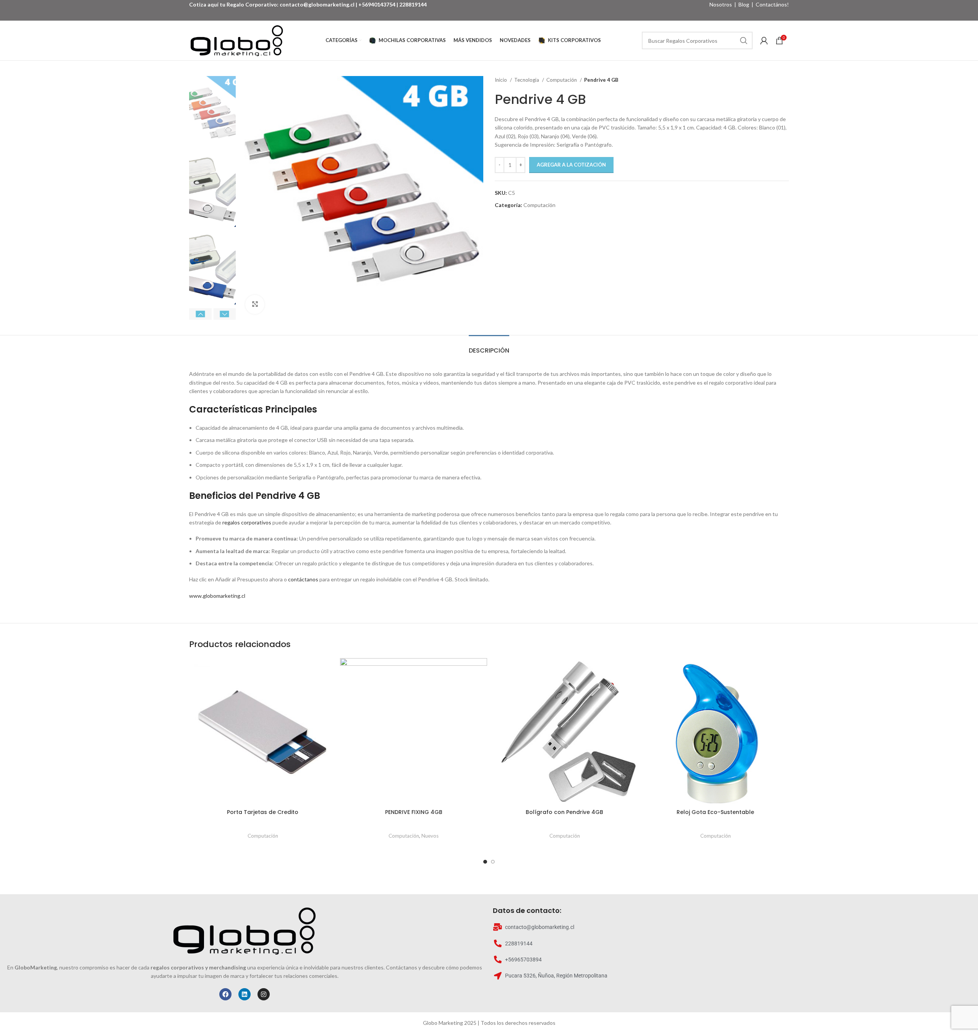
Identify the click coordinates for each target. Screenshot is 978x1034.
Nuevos (430, 836)
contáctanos (303, 579)
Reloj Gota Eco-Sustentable (715, 812)
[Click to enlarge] (254, 304)
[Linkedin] (244, 994)
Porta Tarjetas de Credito (262, 812)
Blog (743, 4)
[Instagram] (263, 994)
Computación (562, 80)
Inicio (501, 80)
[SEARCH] (744, 40)
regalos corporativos (246, 522)
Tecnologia (527, 80)
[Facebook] (225, 994)
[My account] (764, 40)
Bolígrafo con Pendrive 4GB (564, 812)
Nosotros (720, 4)
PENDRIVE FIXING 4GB (413, 812)
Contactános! (772, 4)
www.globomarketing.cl (217, 595)
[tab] (489, 346)
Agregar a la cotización (571, 165)
